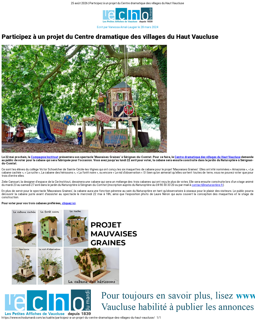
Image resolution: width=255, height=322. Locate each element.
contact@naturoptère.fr (207, 185)
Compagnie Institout (44, 157)
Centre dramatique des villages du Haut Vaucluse (207, 157)
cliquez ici (69, 203)
